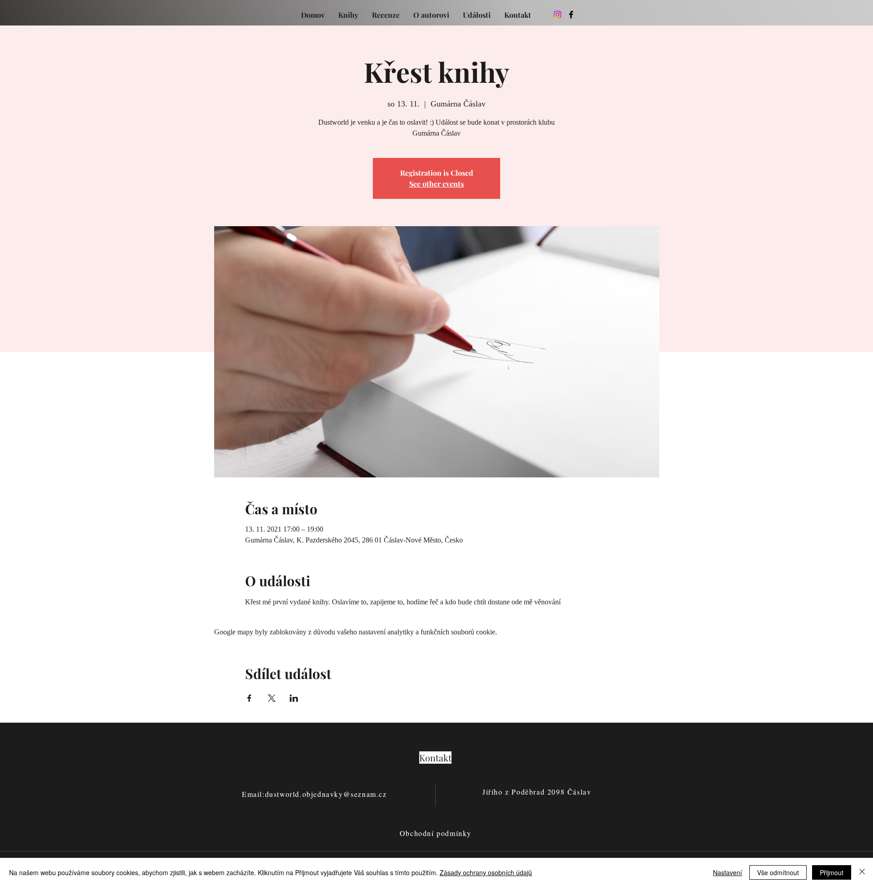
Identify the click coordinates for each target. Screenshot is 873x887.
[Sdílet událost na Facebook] (249, 698)
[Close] (862, 872)
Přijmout (831, 872)
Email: (253, 794)
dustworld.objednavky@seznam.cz (326, 794)
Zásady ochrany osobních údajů (486, 872)
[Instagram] (557, 15)
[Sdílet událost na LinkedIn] (294, 698)
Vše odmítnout (778, 872)
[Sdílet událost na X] (271, 698)
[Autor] (571, 15)
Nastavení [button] (727, 872)
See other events (436, 183)
